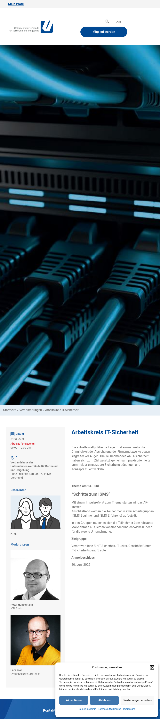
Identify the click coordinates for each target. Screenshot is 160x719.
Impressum (129, 709)
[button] (152, 667)
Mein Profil (16, 4)
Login (119, 21)
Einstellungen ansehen (137, 700)
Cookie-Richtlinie (87, 709)
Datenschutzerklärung (109, 709)
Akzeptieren (74, 700)
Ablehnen (104, 700)
